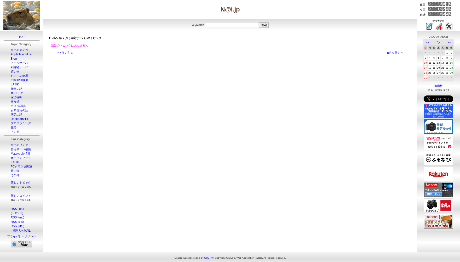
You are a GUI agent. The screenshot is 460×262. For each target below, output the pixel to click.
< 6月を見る (65, 53)
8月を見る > (395, 53)
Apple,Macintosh (22, 54)
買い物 (15, 71)
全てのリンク (19, 145)
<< (427, 42)
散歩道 (15, 101)
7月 (438, 42)
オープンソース (21, 158)
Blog (14, 58)
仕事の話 (16, 88)
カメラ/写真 (18, 106)
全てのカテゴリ (21, 50)
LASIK (15, 84)
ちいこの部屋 (19, 76)
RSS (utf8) (17, 226)
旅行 (14, 127)
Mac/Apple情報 (20, 153)
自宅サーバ (20, 67)
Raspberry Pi (19, 119)
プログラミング (21, 123)
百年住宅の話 (19, 110)
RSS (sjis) (17, 221)
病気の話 (16, 114)
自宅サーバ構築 (21, 149)
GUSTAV (208, 257)
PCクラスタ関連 (21, 166)
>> (449, 42)
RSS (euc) (17, 217)
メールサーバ (19, 63)
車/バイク (17, 93)
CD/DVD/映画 (20, 80)
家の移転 (16, 97)
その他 (15, 132)
